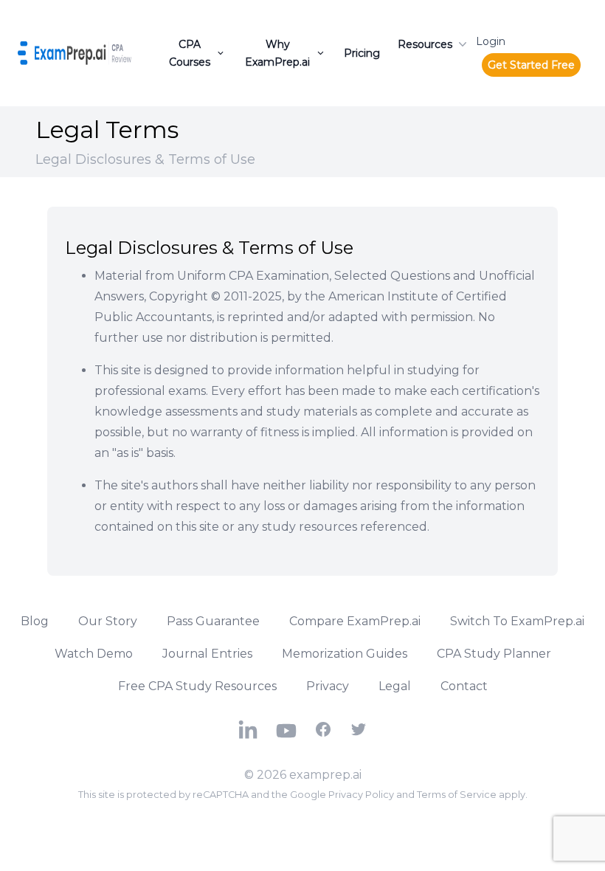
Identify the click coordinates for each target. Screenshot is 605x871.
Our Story (107, 621)
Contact (464, 686)
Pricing (362, 53)
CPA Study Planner (494, 654)
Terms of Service (457, 794)
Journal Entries (207, 654)
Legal (394, 686)
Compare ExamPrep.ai (355, 621)
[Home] (74, 53)
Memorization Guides (344, 654)
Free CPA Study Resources (197, 686)
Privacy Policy (361, 794)
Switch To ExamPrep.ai (517, 621)
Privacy (327, 686)
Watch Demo (94, 654)
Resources (425, 44)
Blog (35, 621)
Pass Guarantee (213, 621)
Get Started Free (531, 65)
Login (490, 41)
